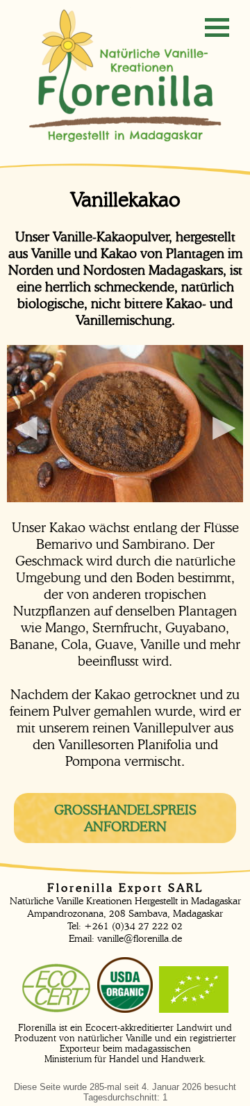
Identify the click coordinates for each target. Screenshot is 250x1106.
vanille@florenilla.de (139, 938)
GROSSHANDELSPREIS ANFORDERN (125, 818)
